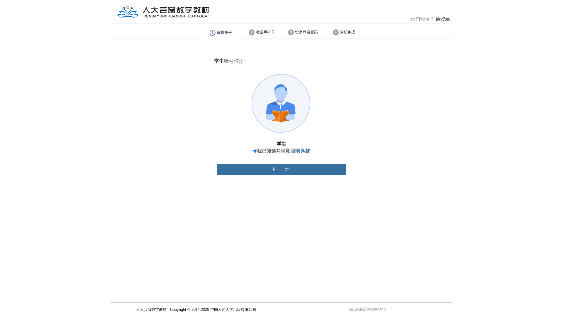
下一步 (282, 169)
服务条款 (300, 151)
